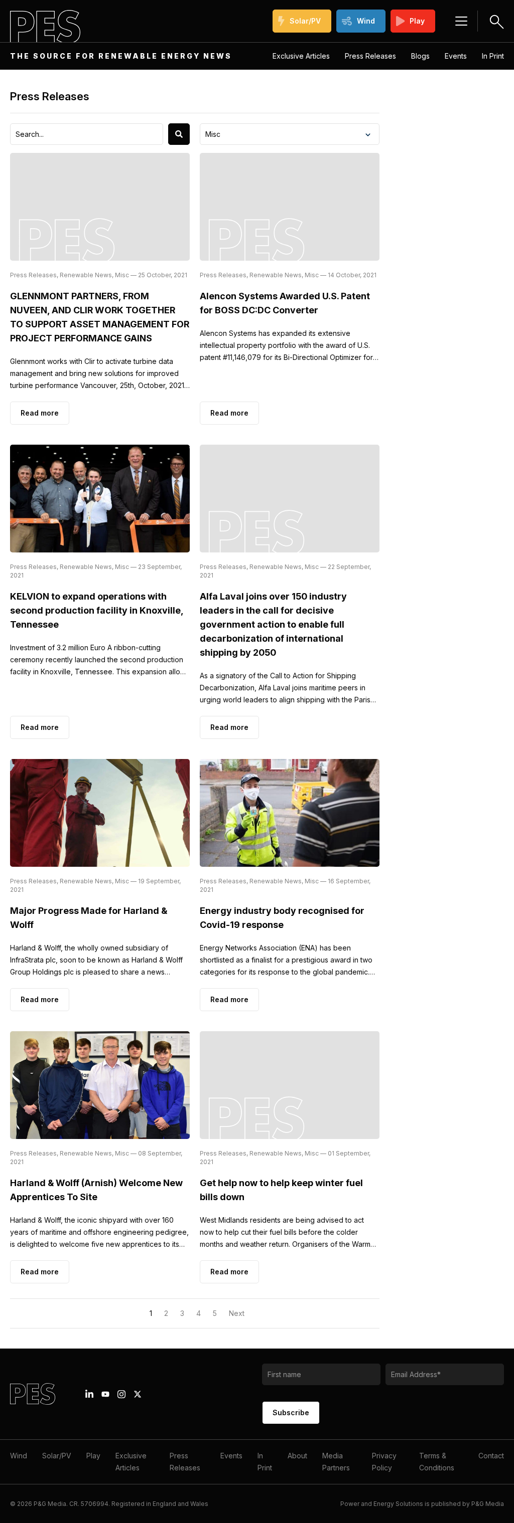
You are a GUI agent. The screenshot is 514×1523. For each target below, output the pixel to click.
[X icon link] (138, 1394)
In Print (493, 56)
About (297, 1455)
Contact (491, 1455)
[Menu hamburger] (461, 21)
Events (456, 56)
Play (417, 21)
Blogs (420, 56)
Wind (366, 21)
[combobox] (86, 134)
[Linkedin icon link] (89, 1394)
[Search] (179, 134)
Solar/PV (305, 21)
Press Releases (370, 56)
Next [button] (236, 1313)
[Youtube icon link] (105, 1394)
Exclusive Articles (301, 56)
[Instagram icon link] (121, 1394)
